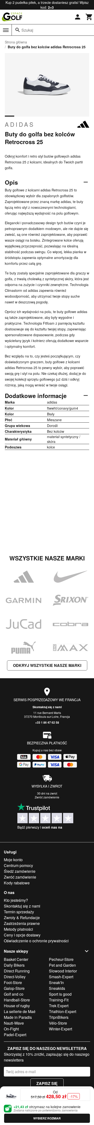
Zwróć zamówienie (47, 797)
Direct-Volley (15, 976)
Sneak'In (56, 982)
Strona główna (16, 42)
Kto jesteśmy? (16, 900)
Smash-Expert (61, 976)
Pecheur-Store (61, 959)
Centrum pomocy (18, 865)
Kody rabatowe (17, 883)
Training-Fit (58, 1000)
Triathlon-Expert (62, 1011)
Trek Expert (58, 1005)
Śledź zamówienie (19, 871)
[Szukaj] (17, 29)
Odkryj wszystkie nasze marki (47, 665)
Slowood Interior (63, 971)
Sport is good (60, 994)
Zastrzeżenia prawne (22, 923)
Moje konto (13, 859)
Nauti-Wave (14, 1023)
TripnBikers (58, 1017)
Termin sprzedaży (19, 912)
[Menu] (6, 30)
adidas (20, 124)
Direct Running (17, 971)
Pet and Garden (62, 965)
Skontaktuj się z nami (47, 707)
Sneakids (57, 988)
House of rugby (17, 1005)
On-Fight (11, 1029)
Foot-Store (13, 982)
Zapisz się (47, 1083)
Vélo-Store (58, 1023)
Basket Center (16, 959)
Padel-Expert (15, 1034)
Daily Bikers (14, 965)
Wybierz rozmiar (47, 1118)
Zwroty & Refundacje (22, 917)
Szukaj (27, 30)
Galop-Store (14, 988)
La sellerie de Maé (19, 1011)
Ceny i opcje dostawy (22, 935)
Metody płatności (18, 929)
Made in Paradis (18, 1017)
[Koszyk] (89, 17)
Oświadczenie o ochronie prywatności (36, 940)
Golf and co (13, 994)
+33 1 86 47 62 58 (47, 722)
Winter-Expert (60, 1029)
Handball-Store (17, 1000)
